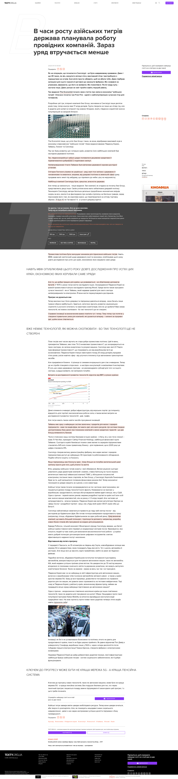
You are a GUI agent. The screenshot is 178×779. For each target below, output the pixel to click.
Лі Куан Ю (59, 200)
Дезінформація (70, 760)
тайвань (100, 722)
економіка (59, 722)
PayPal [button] (93, 243)
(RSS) (43, 756)
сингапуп (82, 722)
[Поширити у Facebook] (58, 69)
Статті (40, 756)
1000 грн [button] (72, 234)
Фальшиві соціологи (72, 758)
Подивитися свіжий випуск (152, 76)
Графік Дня (97, 758)
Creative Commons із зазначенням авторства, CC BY (19, 772)
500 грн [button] (62, 234)
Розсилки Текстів (43, 760)
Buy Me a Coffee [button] (67, 243)
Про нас (41, 754)
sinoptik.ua (144, 177)
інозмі (107, 722)
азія (113, 722)
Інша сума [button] (83, 234)
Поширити (52, 69)
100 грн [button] (52, 234)
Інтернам (69, 763)
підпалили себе (60, 602)
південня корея (71, 722)
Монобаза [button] (82, 243)
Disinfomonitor (70, 762)
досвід (51, 722)
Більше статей (53, 739)
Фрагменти (41, 758)
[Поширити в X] (61, 69)
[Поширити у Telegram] (64, 69)
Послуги (69, 756)
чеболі (71, 158)
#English (41, 763)
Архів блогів (98, 760)
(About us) (45, 754)
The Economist (66, 92)
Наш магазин (98, 756)
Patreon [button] (53, 243)
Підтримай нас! (98, 754)
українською (14, 773)
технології (91, 722)
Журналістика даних (72, 754)
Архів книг (97, 762)
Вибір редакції (42, 762)
